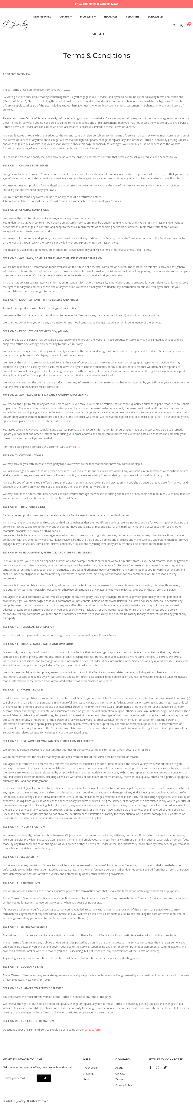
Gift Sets (98, 33)
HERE (76, 446)
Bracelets (87, 16)
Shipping (88, 1073)
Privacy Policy (123, 1085)
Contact (120, 1073)
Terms (119, 1079)
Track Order (90, 1067)
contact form (93, 1029)
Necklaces (111, 16)
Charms (64, 16)
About (119, 1067)
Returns (88, 1079)
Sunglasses (156, 16)
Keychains (132, 16)
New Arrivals (42, 16)
